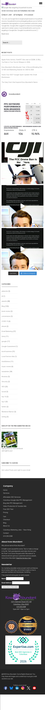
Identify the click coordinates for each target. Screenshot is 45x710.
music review (6, 366)
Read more (5, 34)
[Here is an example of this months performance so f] (22, 120)
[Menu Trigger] (41, 3)
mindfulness (6, 361)
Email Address (7, 583)
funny (3, 336)
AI (2, 296)
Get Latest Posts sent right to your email (16, 470)
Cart (4, 516)
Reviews (4, 376)
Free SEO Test (8, 509)
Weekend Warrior (8, 412)
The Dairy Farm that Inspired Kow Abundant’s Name (20, 82)
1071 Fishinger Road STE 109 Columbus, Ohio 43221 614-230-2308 (21, 604)
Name (4, 578)
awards (4, 301)
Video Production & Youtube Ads (14, 506)
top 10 (4, 397)
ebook (4, 326)
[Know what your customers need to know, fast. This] (22, 206)
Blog (3, 306)
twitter (4, 407)
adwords (5, 291)
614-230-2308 (7, 536)
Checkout (6, 520)
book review (6, 311)
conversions (6, 316)
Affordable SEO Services (12, 497)
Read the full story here (23, 558)
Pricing (5, 512)
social (4, 392)
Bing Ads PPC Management (12, 503)
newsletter (5, 371)
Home (5, 490)
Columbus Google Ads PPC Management (17, 500)
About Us (6, 526)
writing (4, 417)
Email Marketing (7, 331)
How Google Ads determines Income (18, 11)
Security (4, 382)
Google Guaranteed (8, 346)
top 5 (3, 402)
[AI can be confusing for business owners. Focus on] (22, 249)
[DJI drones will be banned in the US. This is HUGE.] (22, 163)
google (4, 341)
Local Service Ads (8, 356)
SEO (3, 387)
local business (7, 351)
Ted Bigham (19, 15)
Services (6, 493)
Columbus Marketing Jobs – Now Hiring (17, 530)
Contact (6, 533)
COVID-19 (5, 321)
